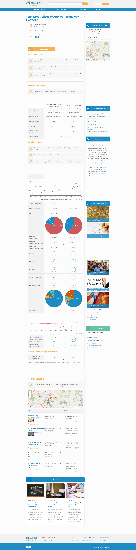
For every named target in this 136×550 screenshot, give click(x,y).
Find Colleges (75, 541)
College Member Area (104, 537)
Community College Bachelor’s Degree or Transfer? (54, 505)
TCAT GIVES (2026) (91, 121)
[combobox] (64, 3)
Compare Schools (87, 541)
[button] (55, 397)
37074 (43, 27)
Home (73, 537)
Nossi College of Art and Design (36, 430)
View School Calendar (64, 136)
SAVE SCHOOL (44, 49)
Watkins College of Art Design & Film (36, 464)
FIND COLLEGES (41, 9)
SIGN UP (105, 4)
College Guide (86, 539)
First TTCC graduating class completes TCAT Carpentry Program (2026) (97, 114)
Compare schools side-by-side (96, 337)
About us (74, 539)
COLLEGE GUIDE (81, 9)
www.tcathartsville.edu (40, 35)
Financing (92, 315)
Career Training (93, 317)
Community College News (96, 313)
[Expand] (30, 397)
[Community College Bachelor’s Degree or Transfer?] (55, 490)
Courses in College (94, 322)
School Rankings (103, 541)
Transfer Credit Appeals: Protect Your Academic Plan (75, 505)
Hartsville (36, 27)
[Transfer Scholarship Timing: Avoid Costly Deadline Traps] (35, 490)
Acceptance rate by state (95, 346)
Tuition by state (92, 343)
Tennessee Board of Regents (34, 454)
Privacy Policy (105, 548)
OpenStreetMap (80, 407)
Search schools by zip (94, 335)
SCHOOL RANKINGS (61, 9)
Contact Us (101, 539)
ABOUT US (99, 9)
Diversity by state (93, 348)
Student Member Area (88, 537)
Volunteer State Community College (44, 386)
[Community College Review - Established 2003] (34, 4)
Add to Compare (34, 424)
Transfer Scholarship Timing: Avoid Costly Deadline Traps (34, 505)
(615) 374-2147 (40, 31)
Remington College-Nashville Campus (35, 443)
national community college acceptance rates (96, 173)
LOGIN (98, 4)
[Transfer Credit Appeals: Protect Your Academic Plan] (75, 490)
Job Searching (93, 320)
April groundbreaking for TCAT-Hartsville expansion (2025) (96, 129)
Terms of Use (97, 548)
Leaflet (74, 407)
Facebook (30, 547)
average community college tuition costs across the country (97, 162)
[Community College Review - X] (27, 547)
